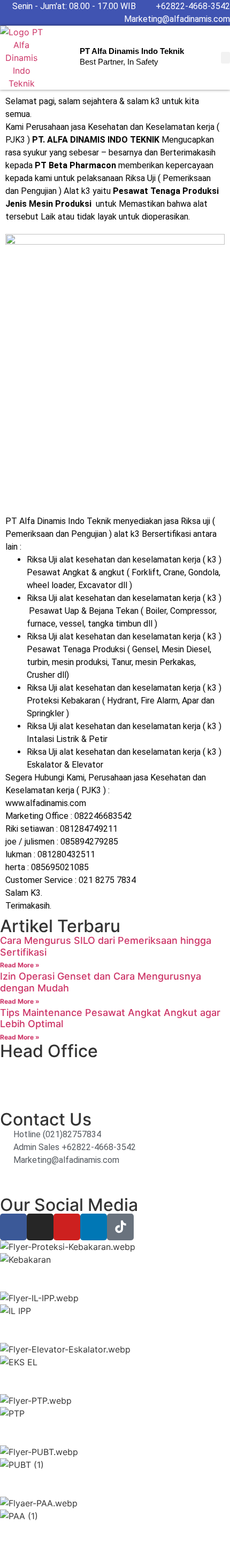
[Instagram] (40, 1227)
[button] (225, 58)
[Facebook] (13, 1227)
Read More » (20, 965)
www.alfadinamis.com (45, 803)
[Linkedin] (93, 1227)
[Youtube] (66, 1227)
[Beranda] (21, 58)
